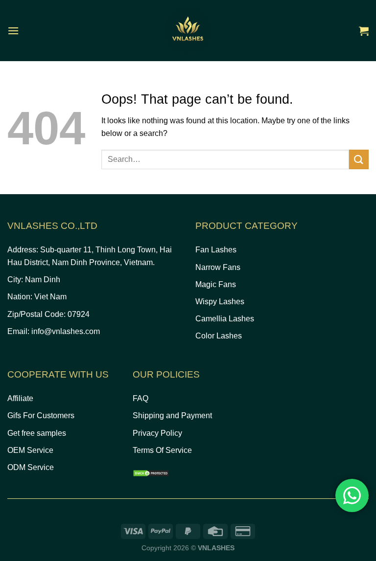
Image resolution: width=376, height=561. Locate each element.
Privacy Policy (157, 433)
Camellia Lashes (224, 318)
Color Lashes (218, 336)
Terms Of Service (162, 450)
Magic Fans (215, 284)
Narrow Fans (217, 267)
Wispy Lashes (219, 301)
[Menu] (13, 31)
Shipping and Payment (172, 415)
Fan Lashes (215, 250)
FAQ (140, 398)
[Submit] (359, 159)
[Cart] (364, 31)
